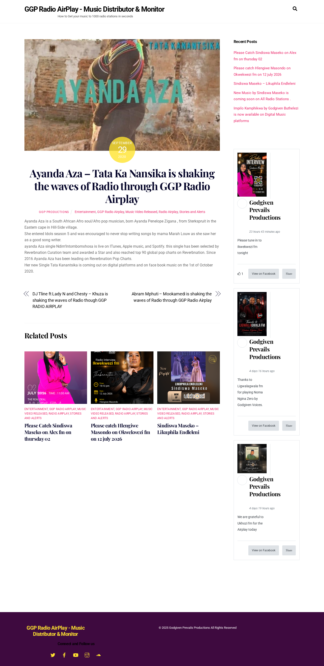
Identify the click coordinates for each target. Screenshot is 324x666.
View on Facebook (263, 273)
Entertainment (85, 212)
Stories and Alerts (192, 212)
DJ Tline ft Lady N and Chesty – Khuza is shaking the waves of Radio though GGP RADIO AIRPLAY (70, 300)
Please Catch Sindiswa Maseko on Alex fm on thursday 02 (48, 432)
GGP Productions (54, 212)
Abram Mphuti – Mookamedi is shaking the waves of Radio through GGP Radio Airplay (172, 296)
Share (289, 273)
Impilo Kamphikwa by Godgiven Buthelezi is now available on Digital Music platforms (266, 114)
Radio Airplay (168, 212)
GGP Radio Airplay (110, 212)
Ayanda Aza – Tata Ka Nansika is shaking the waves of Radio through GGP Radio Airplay (122, 186)
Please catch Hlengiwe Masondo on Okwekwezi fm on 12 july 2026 (120, 432)
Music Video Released (141, 212)
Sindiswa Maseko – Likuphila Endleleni (178, 428)
